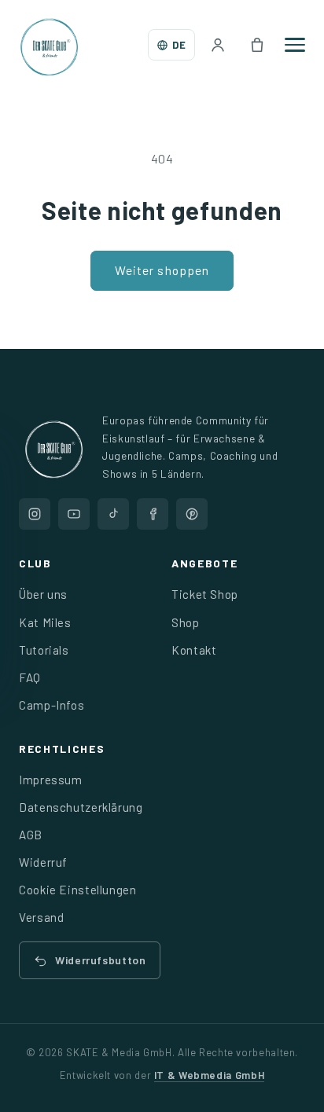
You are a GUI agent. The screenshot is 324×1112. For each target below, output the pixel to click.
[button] (257, 44)
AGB (30, 835)
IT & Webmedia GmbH (209, 1075)
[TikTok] (113, 514)
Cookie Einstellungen (78, 890)
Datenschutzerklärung (81, 807)
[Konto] (217, 44)
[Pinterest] (192, 514)
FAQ (30, 677)
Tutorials (44, 650)
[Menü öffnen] (295, 45)
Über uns (43, 594)
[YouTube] (74, 514)
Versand (41, 917)
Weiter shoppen (162, 269)
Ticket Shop (204, 594)
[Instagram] (34, 514)
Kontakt (193, 650)
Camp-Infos (51, 705)
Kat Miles (45, 622)
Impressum (51, 780)
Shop (185, 622)
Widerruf (43, 862)
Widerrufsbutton (100, 960)
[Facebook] (152, 514)
